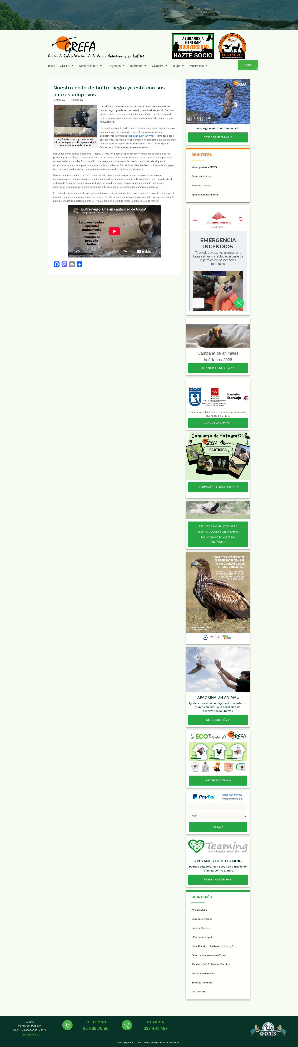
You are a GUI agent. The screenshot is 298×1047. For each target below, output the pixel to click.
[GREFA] (96, 47)
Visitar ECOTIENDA (218, 780)
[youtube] (266, 21)
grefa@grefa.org (31, 1034)
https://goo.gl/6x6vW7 (140, 135)
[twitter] (241, 21)
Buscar (248, 65)
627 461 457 (155, 1028)
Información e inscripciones (218, 487)
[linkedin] (274, 21)
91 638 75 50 (95, 1028)
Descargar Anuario (217, 137)
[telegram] (291, 21)
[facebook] (232, 21)
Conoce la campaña (218, 422)
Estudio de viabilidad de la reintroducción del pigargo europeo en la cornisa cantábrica (218, 534)
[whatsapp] (283, 21)
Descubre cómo (218, 719)
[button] (67, 66)
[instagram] (249, 21)
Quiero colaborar (218, 879)
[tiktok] (258, 21)
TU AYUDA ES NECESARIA (218, 368)
